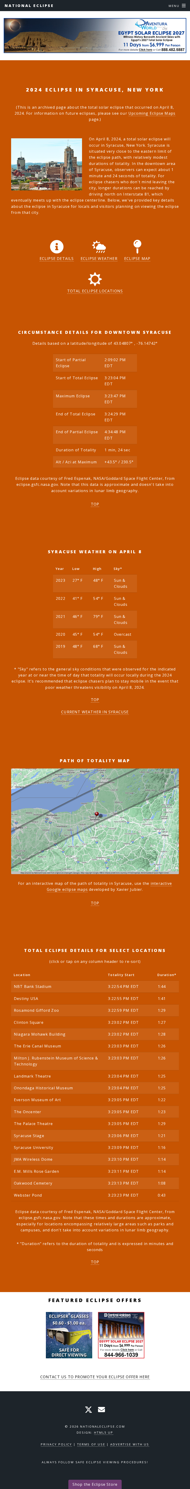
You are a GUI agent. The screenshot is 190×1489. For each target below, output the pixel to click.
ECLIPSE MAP (137, 258)
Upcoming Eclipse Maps (151, 113)
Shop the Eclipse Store (95, 1484)
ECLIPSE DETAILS (57, 258)
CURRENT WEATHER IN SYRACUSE (95, 711)
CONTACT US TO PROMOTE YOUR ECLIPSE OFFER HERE (95, 1376)
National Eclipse (29, 5)
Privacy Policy (56, 1444)
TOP (95, 504)
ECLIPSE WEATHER (99, 258)
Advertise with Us (129, 1444)
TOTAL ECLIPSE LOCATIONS (95, 291)
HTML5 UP (103, 1432)
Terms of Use (91, 1444)
